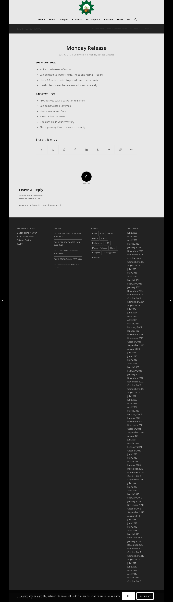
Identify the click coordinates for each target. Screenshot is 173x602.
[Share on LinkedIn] (86, 149)
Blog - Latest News (29, 28)
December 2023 (135, 334)
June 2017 (132, 566)
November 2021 (135, 425)
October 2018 (134, 508)
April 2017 (132, 573)
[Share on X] (52, 149)
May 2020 (132, 457)
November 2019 (135, 472)
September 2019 (135, 479)
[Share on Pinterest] (75, 149)
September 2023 (135, 345)
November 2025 (135, 254)
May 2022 (132, 403)
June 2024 (132, 312)
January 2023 (134, 374)
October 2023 (134, 341)
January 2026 (134, 247)
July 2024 (131, 309)
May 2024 (132, 316)
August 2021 (133, 436)
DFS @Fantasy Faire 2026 (64, 264)
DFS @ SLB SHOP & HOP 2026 (67, 242)
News (112, 248)
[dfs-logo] (86, 7)
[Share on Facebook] (41, 149)
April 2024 (132, 319)
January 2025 (134, 287)
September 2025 (135, 261)
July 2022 (131, 396)
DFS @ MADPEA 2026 (63, 259)
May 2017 (132, 570)
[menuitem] (41, 19)
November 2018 (135, 504)
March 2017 (133, 577)
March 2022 (133, 410)
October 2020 (134, 450)
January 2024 (134, 330)
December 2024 (135, 290)
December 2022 (135, 378)
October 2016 (134, 581)
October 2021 (134, 428)
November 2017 (135, 548)
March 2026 (133, 243)
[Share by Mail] (131, 149)
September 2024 (135, 301)
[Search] (134, 19)
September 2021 (135, 432)
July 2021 (131, 439)
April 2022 (132, 406)
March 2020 (133, 461)
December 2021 (135, 421)
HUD (107, 243)
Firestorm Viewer (25, 236)
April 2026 (132, 240)
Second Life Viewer (27, 232)
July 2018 (131, 519)
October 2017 (134, 552)
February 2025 (134, 283)
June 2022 (132, 399)
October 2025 (134, 258)
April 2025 (132, 276)
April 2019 (132, 490)
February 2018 (134, 537)
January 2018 (134, 541)
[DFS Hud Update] (2, 301)
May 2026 (132, 236)
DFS (102, 233)
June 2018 (132, 523)
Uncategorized (109, 252)
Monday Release (97, 54)
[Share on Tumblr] (97, 149)
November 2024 (135, 294)
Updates (110, 54)
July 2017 (131, 563)
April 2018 (132, 530)
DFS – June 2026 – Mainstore (66, 250)
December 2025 (135, 251)
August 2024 (133, 305)
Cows (94, 233)
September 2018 (135, 512)
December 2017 (135, 544)
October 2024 (134, 298)
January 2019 (134, 501)
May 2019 (132, 486)
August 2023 (133, 348)
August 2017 (133, 559)
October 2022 (134, 385)
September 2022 (135, 388)
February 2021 (134, 446)
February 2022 (134, 414)
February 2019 (134, 497)
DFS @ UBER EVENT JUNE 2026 (67, 233)
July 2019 (131, 483)
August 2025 (133, 265)
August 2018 (133, 515)
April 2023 (132, 363)
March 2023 (133, 367)
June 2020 (132, 454)
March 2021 (133, 443)
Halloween (97, 243)
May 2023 (132, 359)
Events (110, 233)
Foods (103, 238)
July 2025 (131, 269)
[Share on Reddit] (120, 149)
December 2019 (135, 468)
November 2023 (135, 338)
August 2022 (133, 392)
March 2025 (133, 279)
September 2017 (135, 555)
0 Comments (78, 54)
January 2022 (134, 417)
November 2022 (135, 381)
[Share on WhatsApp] (64, 149)
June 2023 (132, 356)
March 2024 (133, 323)
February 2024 (134, 327)
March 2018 (133, 534)
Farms (95, 238)
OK (128, 596)
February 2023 (134, 370)
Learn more (145, 596)
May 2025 (132, 272)
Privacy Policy (24, 240)
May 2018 (132, 526)
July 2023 (131, 352)
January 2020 (134, 465)
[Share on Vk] (108, 149)
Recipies (96, 252)
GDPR (20, 243)
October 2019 (134, 476)
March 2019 (133, 494)
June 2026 (132, 232)
